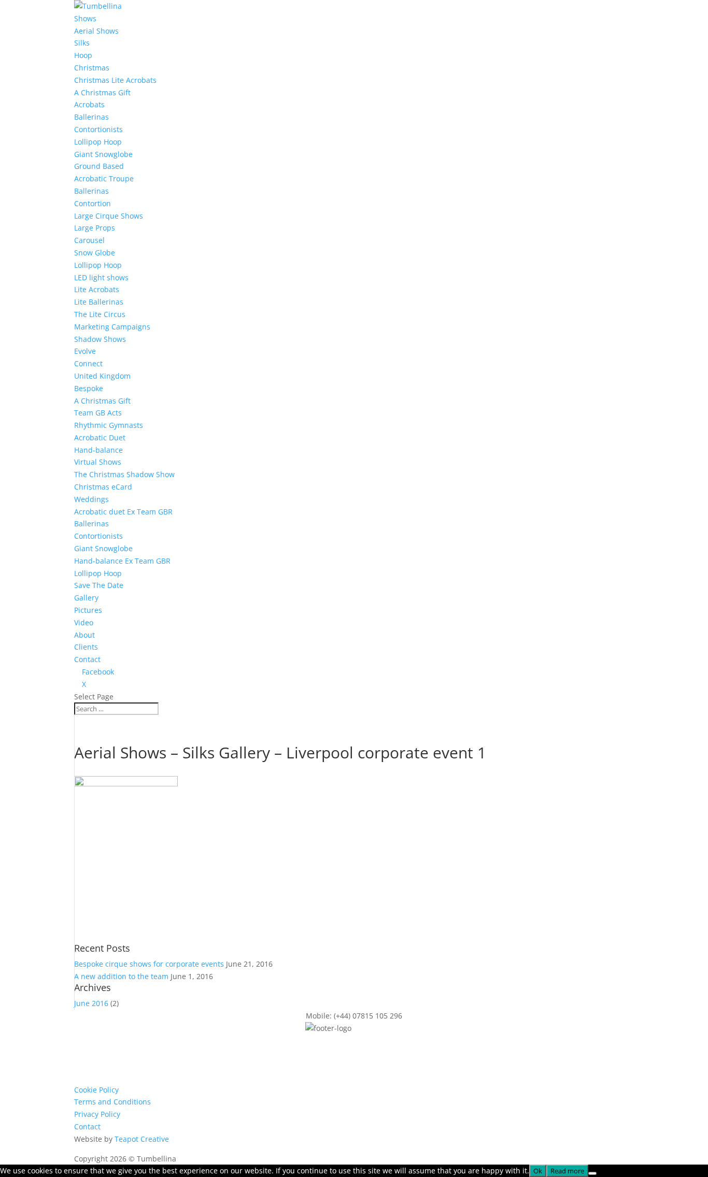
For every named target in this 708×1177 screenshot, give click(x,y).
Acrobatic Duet (99, 437)
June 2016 (91, 1003)
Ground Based (99, 166)
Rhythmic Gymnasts (108, 425)
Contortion (92, 203)
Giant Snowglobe (103, 154)
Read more (567, 1170)
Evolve (85, 351)
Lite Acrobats (96, 289)
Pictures (88, 610)
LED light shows (101, 277)
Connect (88, 363)
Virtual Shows (97, 462)
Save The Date (98, 585)
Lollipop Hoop (98, 142)
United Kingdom (102, 376)
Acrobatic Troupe (104, 178)
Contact (87, 659)
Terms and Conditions (112, 1102)
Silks (82, 43)
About (84, 635)
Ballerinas (91, 117)
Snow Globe (94, 252)
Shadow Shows (100, 339)
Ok (537, 1170)
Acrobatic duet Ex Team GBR (123, 511)
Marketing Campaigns (112, 327)
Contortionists (98, 129)
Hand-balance (98, 450)
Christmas (91, 68)
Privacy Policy (97, 1114)
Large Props (94, 228)
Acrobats (89, 104)
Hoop (83, 55)
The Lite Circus (99, 314)
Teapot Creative (142, 1139)
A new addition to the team (121, 976)
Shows (85, 18)
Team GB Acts (98, 413)
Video (83, 622)
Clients (86, 647)
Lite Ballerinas (98, 302)
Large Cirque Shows (108, 216)
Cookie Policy (96, 1090)
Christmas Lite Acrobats (115, 80)
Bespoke (88, 388)
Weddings (91, 499)
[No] (592, 1173)
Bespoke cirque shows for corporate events (149, 964)
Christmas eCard (103, 487)
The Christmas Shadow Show (124, 474)
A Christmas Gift (102, 92)
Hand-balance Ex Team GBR (122, 561)
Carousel (89, 240)
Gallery (86, 597)
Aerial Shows (96, 31)
